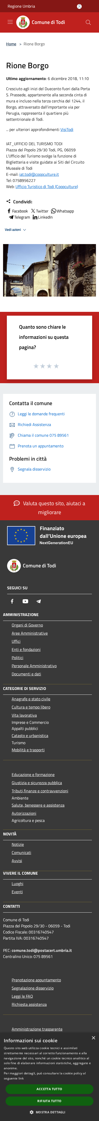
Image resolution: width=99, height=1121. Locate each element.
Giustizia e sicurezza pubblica (37, 783)
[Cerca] (88, 22)
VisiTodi (66, 129)
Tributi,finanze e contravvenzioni (40, 791)
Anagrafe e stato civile (31, 699)
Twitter (42, 211)
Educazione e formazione (33, 774)
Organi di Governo (27, 625)
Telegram (22, 217)
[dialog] (49, 1077)
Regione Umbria (21, 6)
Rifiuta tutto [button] (49, 1101)
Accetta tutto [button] (49, 1089)
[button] (49, 1112)
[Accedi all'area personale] (79, 6)
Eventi (17, 892)
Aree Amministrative (30, 633)
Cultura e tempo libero (31, 707)
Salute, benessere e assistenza (38, 805)
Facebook (20, 211)
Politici (17, 658)
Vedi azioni (13, 229)
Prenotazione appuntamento (36, 980)
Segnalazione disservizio (33, 988)
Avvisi (17, 861)
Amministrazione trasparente (37, 1029)
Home (11, 44)
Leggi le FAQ (22, 996)
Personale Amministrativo (34, 666)
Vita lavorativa (24, 715)
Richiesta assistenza (29, 1004)
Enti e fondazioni (26, 649)
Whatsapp (65, 211)
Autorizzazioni (24, 813)
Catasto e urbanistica (30, 735)
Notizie (18, 844)
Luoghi (17, 883)
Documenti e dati (26, 674)
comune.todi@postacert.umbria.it (42, 950)
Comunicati (21, 852)
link (21, 1078)
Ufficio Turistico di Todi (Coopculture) (46, 186)
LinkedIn (45, 217)
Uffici (16, 641)
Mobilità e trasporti (28, 750)
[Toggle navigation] (10, 22)
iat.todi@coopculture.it (39, 174)
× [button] (93, 1038)
